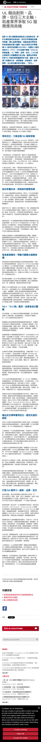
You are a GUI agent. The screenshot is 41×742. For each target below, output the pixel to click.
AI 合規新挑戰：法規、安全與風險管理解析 (15, 687)
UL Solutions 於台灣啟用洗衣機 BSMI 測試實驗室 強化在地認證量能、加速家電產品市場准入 (20, 664)
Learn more (24, 724)
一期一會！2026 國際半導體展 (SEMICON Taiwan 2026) (18, 681)
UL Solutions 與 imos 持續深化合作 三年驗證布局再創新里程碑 (20, 659)
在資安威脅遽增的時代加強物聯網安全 (18, 595)
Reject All (20, 734)
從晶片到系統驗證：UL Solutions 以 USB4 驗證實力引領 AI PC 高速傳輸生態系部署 (20, 654)
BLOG (32, 7)
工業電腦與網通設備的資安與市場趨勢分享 (15, 697)
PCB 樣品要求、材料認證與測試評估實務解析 (16, 692)
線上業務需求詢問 (11, 600)
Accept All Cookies (20, 738)
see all (4, 673)
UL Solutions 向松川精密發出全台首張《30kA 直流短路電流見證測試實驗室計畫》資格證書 (20, 669)
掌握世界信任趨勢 (11, 597)
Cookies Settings (20, 730)
